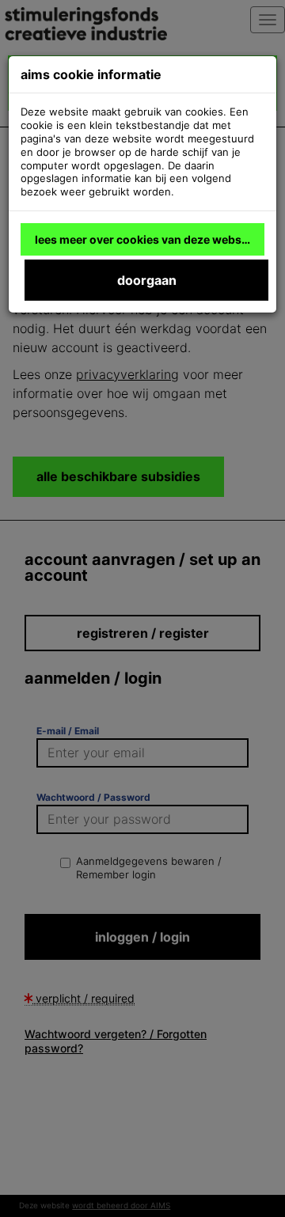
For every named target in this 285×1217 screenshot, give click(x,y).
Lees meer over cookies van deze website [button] (145, 239)
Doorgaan (147, 280)
